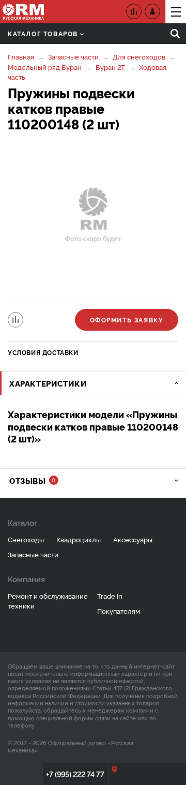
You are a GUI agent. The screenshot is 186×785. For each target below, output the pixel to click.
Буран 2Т (110, 66)
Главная (21, 56)
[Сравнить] (15, 320)
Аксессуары (132, 539)
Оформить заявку (127, 319)
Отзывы (32, 480)
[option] (93, 217)
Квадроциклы (78, 539)
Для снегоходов (139, 56)
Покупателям (118, 610)
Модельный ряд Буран (45, 66)
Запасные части (73, 56)
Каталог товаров (43, 33)
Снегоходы (26, 539)
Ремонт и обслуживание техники (48, 601)
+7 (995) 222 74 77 (75, 774)
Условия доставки (43, 352)
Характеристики (48, 383)
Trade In (109, 595)
